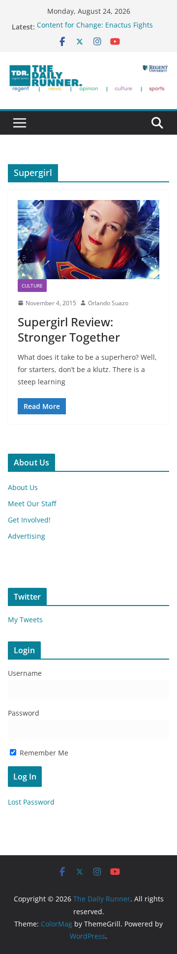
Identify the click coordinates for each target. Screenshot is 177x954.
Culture (32, 285)
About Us (23, 487)
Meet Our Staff (32, 503)
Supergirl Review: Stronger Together (69, 329)
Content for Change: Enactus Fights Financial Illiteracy (95, 31)
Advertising (26, 536)
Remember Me (43, 752)
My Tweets (25, 619)
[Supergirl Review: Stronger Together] (88, 239)
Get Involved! (29, 519)
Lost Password (31, 802)
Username (25, 673)
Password (23, 713)
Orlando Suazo (108, 303)
